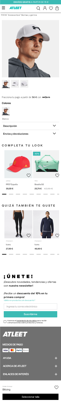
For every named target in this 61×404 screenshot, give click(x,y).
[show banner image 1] (4, 194)
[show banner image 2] (11, 194)
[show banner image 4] (25, 194)
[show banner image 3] (18, 194)
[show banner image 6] (39, 194)
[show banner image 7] (45, 194)
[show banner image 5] (32, 194)
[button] (38, 8)
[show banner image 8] (52, 194)
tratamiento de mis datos (27, 320)
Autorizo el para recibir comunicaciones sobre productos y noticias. (27, 321)
